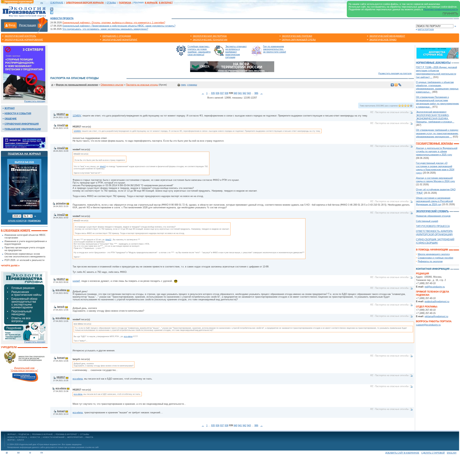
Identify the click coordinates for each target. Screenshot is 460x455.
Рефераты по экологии (430, 261)
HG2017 (61, 114)
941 (240, 93)
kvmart (61, 357)
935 (213, 93)
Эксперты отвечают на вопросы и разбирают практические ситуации (236, 52)
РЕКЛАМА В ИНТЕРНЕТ (66, 434)
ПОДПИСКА (23, 434)
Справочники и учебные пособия (435, 257)
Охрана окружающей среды (299, 39)
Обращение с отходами (116, 36)
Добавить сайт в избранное (402, 453)
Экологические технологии (210, 39)
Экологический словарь (432, 211)
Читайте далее (9, 266)
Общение (10, 118)
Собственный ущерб (427, 221)
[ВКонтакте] (51, 9)
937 (222, 93)
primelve (61, 203)
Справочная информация (21, 124)
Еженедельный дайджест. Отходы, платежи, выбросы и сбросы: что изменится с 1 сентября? (114, 22)
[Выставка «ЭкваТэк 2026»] (24, 142)
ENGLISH (451, 453)
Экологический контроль (20, 36)
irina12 (61, 125)
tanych (61, 306)
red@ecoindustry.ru (435, 286)
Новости (35, 437)
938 (226, 93)
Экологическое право (382, 39)
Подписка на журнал (24, 153)
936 (217, 93)
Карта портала (426, 29)
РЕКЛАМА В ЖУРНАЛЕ (42, 434)
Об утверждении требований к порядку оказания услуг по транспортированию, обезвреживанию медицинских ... (437, 133)
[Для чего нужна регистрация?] (40, 25)
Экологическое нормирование (23, 39)
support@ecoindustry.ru (428, 324)
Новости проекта (61, 18)
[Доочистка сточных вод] (438, 53)
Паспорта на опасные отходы (142, 84)
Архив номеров (17, 221)
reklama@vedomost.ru (436, 316)
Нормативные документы (433, 62)
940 (235, 93)
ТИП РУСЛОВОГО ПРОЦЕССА (433, 226)
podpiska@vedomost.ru (437, 301)
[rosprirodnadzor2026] (24, 72)
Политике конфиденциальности (441, 9)
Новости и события (17, 113)
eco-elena (61, 290)
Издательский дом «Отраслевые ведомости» (40, 444)
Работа (89, 437)
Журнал (9, 108)
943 (249, 93)
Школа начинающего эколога (434, 254)
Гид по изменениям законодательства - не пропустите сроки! (274, 49)
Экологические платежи (297, 36)
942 (244, 93)
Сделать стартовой (433, 453)
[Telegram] (51, 12)
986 (256, 93)
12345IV (77, 115)
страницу (192, 84)
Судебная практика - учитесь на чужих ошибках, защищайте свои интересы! (199, 50)
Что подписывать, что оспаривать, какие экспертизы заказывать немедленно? (105, 29)
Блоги (20, 440)
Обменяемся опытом (112, 84)
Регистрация (27, 25)
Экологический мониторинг (119, 39)
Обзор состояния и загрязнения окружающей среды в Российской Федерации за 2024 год (434, 201)
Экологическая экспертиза (210, 36)
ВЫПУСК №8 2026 (24, 162)
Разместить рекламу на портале (395, 73)
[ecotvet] (24, 306)
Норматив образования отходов (433, 216)
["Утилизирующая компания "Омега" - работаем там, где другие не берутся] (232, 66)
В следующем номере (15, 230)
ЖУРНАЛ (11, 434)
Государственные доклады (434, 143)
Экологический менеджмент (387, 36)
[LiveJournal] (400, 84)
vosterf (76, 281)
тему (183, 84)
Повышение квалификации (22, 129)
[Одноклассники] (396, 84)
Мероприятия (75, 437)
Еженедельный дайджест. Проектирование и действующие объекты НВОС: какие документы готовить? (119, 25)
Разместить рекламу (34, 101)
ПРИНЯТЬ (450, 13)
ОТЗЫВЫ (111, 2)
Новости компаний (54, 437)
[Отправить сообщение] (67, 114)
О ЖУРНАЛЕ (56, 2)
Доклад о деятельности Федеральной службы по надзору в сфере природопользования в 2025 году (436, 151)
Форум (11, 440)
